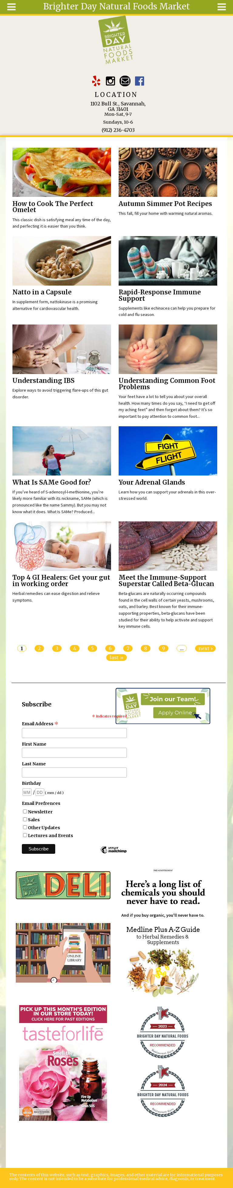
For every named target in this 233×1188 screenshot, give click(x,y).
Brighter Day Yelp (96, 81)
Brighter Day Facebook (139, 81)
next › (205, 648)
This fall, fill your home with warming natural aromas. (166, 213)
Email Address (40, 723)
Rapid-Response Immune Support (160, 295)
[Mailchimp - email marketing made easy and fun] (113, 853)
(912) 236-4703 (118, 130)
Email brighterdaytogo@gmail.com (125, 81)
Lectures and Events (50, 835)
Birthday (31, 783)
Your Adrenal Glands (152, 482)
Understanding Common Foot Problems (167, 384)
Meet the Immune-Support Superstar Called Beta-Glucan (166, 581)
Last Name (34, 764)
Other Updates (44, 827)
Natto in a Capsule (42, 292)
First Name (34, 744)
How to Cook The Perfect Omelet (52, 207)
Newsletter (40, 812)
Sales (34, 819)
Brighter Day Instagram (110, 81)
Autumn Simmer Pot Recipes (165, 204)
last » (116, 657)
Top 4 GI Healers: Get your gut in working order (61, 581)
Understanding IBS (43, 381)
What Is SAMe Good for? (51, 482)
